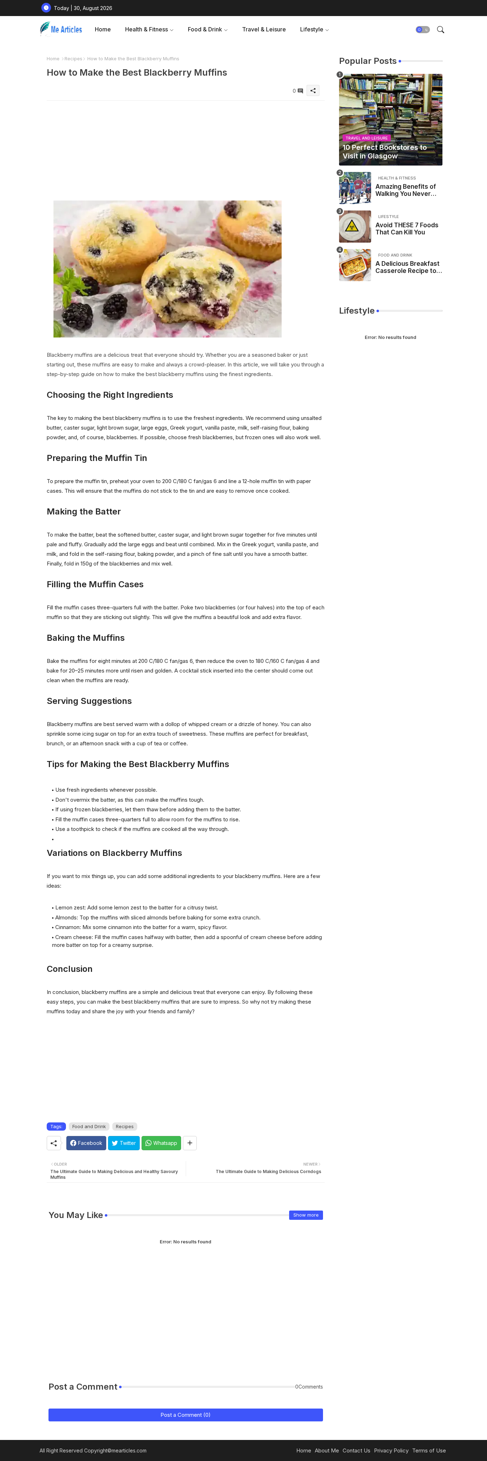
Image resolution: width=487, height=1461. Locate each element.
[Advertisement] (186, 151)
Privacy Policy (391, 1450)
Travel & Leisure (264, 29)
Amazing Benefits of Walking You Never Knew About (405, 190)
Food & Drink (205, 29)
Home (103, 29)
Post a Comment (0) (185, 1414)
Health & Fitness (146, 29)
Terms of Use (429, 1450)
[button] (423, 29)
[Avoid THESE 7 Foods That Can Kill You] (355, 226)
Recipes (73, 58)
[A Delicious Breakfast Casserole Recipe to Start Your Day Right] (355, 265)
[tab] (103, 29)
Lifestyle (311, 29)
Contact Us (356, 1450)
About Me (327, 1450)
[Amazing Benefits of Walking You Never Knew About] (355, 188)
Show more (306, 1215)
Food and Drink (89, 1126)
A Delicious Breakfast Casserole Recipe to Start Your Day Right (407, 267)
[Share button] (190, 1143)
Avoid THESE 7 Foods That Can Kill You (407, 229)
